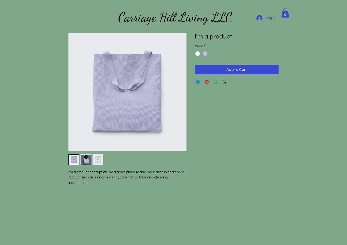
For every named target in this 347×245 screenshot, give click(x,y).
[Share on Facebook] (198, 82)
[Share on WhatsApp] (216, 82)
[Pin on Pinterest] (207, 82)
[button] (285, 13)
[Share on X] (225, 82)
